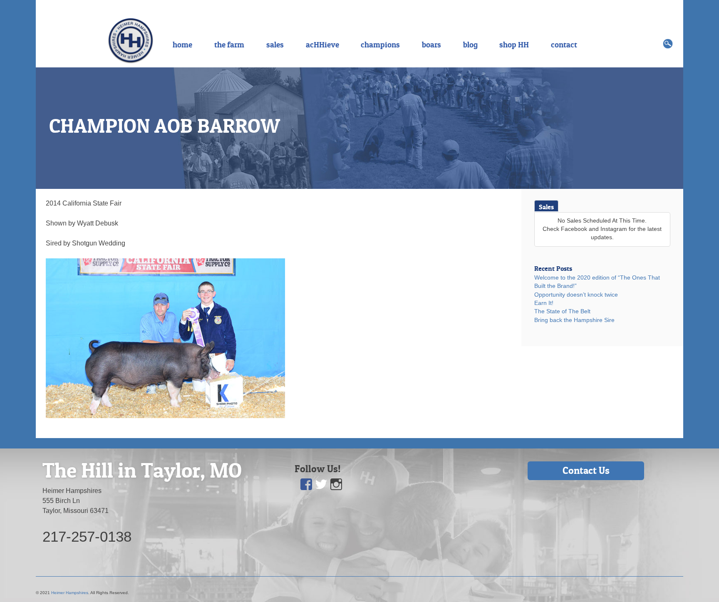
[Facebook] (306, 484)
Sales (546, 207)
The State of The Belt (562, 311)
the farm (229, 45)
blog (470, 45)
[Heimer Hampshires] (130, 40)
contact (564, 45)
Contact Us (586, 470)
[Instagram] (336, 484)
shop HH (514, 45)
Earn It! (543, 303)
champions (380, 45)
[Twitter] (321, 484)
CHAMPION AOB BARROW (164, 125)
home (182, 45)
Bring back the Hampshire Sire (574, 320)
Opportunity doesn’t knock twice (576, 295)
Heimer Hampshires (69, 592)
